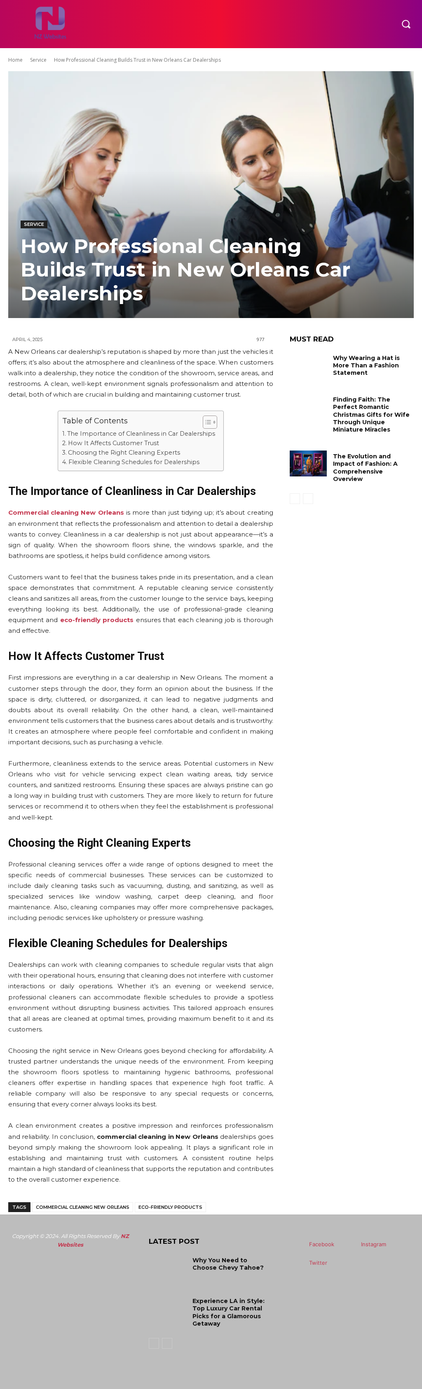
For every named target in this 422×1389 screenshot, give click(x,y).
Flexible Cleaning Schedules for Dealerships (133, 462)
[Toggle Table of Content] (206, 422)
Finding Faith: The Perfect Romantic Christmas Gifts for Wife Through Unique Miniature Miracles (371, 414)
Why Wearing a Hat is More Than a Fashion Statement (366, 365)
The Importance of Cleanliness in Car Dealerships (141, 433)
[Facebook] (297, 1244)
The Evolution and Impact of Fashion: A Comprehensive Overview (365, 468)
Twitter (318, 1262)
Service (38, 59)
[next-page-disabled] (308, 498)
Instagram (373, 1244)
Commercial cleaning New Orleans (82, 1207)
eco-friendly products (97, 620)
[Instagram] (349, 1244)
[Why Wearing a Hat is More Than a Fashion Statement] (308, 365)
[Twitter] (297, 1263)
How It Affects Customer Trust (113, 443)
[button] (406, 24)
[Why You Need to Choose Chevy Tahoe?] (167, 1267)
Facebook (321, 1244)
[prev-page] (295, 498)
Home (15, 59)
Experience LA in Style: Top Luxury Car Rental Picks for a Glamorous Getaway (228, 1312)
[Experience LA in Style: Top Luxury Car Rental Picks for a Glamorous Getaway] (167, 1308)
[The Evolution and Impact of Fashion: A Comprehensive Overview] (308, 463)
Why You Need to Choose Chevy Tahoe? (228, 1264)
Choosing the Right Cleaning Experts (124, 452)
